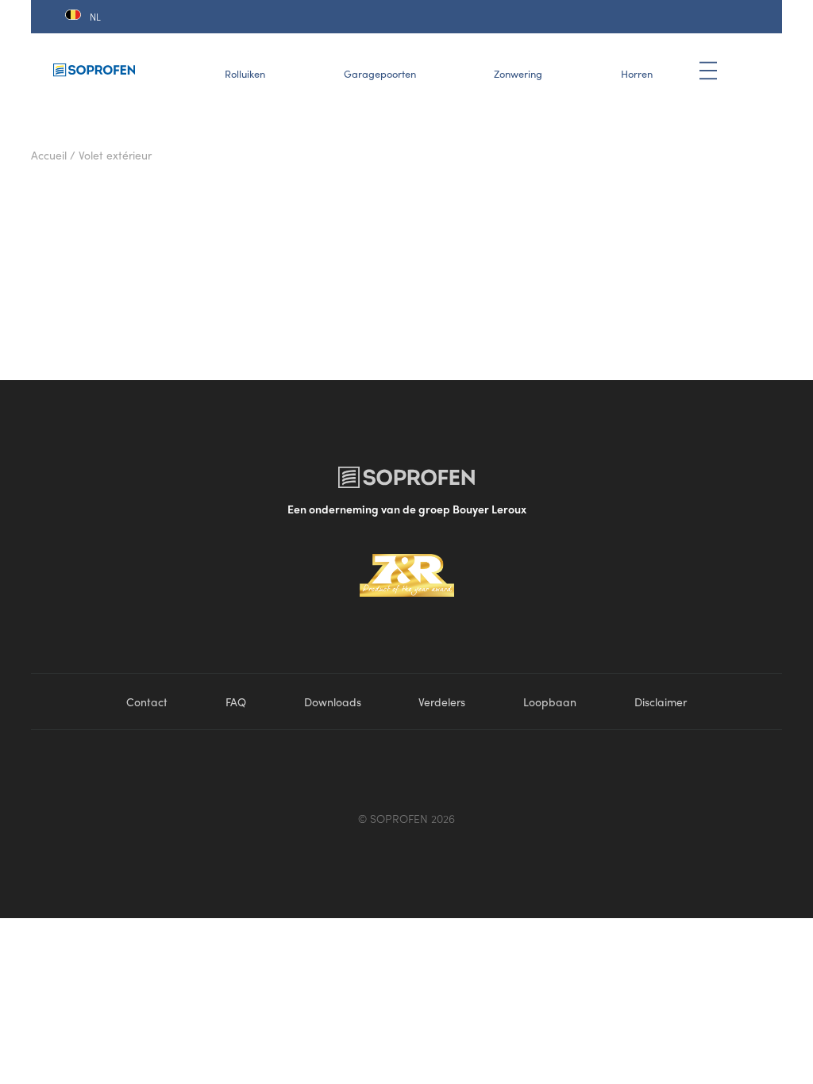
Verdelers (441, 701)
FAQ (235, 701)
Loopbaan (549, 701)
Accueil (49, 155)
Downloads (332, 701)
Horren (637, 73)
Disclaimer (660, 701)
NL (95, 17)
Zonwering (518, 73)
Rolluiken (245, 73)
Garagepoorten (380, 73)
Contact (147, 701)
